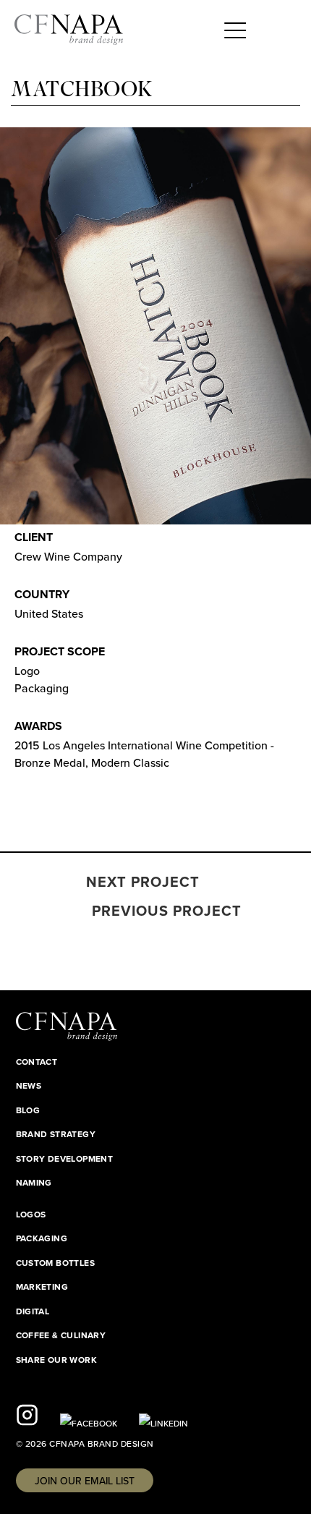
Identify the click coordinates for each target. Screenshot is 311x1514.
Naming (34, 1182)
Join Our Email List (85, 1481)
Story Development (65, 1158)
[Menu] (235, 28)
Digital (33, 1311)
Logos (31, 1214)
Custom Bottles (55, 1263)
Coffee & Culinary (61, 1335)
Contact (37, 1061)
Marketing (42, 1286)
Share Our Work (57, 1359)
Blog (28, 1110)
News (29, 1085)
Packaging (42, 1238)
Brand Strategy (56, 1134)
